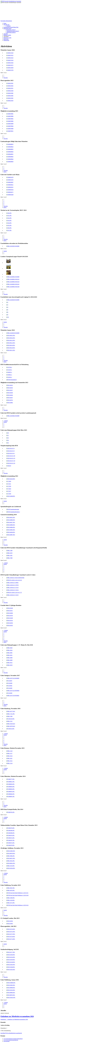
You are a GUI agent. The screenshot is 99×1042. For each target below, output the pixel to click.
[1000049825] (9, 149)
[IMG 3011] (9, 758)
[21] (7, 435)
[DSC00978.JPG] (10, 853)
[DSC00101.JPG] (10, 335)
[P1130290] (9, 688)
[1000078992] (9, 118)
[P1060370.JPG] (10, 845)
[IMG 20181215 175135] (12, 587)
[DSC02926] (9, 395)
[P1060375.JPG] (10, 842)
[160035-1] (9, 372)
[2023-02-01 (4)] (10, 451)
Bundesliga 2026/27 (11, 29)
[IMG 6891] (9, 652)
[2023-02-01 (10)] (10, 455)
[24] (7, 440)
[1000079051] (9, 131)
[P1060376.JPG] (10, 835)
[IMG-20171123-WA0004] (12, 690)
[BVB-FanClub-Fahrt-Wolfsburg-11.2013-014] (17, 905)
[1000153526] (9, 60)
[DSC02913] (9, 385)
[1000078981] (9, 113)
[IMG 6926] (9, 647)
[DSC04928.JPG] (10, 532)
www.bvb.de (6, 1041)
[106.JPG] (9, 228)
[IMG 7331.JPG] (10, 713)
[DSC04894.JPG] (10, 527)
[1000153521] (9, 55)
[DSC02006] (9, 613)
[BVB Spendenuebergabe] (12, 509)
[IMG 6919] (9, 665)
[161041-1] (9, 377)
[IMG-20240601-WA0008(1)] (8, 274)
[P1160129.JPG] (10, 718)
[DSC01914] (9, 620)
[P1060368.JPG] (10, 830)
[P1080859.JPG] (10, 786)
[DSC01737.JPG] (10, 934)
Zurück (5, 251)
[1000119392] (9, 98)
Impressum (5, 39)
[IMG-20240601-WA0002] (8, 262)
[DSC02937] (9, 397)
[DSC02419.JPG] (10, 478)
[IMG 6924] (9, 650)
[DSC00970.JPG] (10, 995)
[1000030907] (9, 182)
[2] (7, 302)
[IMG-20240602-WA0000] (12, 276)
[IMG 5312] (9, 721)
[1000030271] (9, 192)
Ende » (5, 171)
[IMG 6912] (9, 662)
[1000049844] (9, 159)
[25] (7, 442)
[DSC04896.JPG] (10, 524)
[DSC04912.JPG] (10, 517)
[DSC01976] (9, 615)
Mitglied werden (7, 35)
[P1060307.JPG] (10, 840)
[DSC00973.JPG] (10, 858)
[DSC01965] (9, 923)
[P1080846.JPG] (10, 794)
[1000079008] (9, 128)
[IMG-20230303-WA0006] (12, 246)
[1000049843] (9, 156)
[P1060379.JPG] (10, 828)
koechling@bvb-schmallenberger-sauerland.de (11, 1033)
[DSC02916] (9, 387)
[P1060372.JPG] (10, 837)
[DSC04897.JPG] (10, 534)
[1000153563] (9, 62)
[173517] (8, 491)
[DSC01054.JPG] (10, 868)
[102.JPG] (9, 218)
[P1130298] (9, 683)
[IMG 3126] (9, 751)
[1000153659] (9, 67)
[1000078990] (9, 116)
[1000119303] (9, 85)
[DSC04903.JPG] (10, 529)
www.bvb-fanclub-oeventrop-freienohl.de (13, 1038)
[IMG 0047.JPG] (10, 888)
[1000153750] (9, 70)
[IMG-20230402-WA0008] (12, 415)
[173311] (8, 483)
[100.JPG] (9, 213)
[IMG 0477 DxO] (10, 711)
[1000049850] (9, 161)
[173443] (8, 488)
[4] (7, 307)
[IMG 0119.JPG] (10, 865)
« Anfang (5, 420)
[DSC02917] (9, 390)
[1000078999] (9, 123)
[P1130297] (9, 680)
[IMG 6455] (9, 553)
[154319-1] (9, 369)
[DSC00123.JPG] (10, 342)
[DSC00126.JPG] (10, 345)
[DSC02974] (9, 400)
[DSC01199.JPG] (10, 959)
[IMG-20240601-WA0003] (8, 268)
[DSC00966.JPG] (10, 992)
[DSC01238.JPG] (10, 962)
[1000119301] (9, 83)
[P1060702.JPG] (10, 812)
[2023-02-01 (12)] (10, 458)
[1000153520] (9, 52)
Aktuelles (5, 33)
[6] (7, 309)
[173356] (8, 486)
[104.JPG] (9, 223)
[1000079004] (9, 126)
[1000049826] (9, 151)
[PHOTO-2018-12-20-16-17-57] (14, 592)
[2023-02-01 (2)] (10, 448)
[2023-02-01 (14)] (10, 460)
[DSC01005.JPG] (10, 985)
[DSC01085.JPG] (10, 851)
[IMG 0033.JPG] (10, 860)
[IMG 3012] (9, 760)
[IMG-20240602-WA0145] (12, 284)
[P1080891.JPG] (10, 796)
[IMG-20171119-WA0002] (12, 695)
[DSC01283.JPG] (10, 964)
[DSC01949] (9, 618)
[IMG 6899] (9, 660)
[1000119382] (9, 93)
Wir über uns (6, 24)
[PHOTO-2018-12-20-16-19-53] (14, 580)
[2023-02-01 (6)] (10, 453)
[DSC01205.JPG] (10, 969)
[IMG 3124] (9, 763)
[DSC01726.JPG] (10, 936)
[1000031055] (9, 179)
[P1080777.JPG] (10, 779)
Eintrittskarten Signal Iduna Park (10, 27)
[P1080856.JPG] (10, 784)
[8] (7, 312)
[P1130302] (9, 685)
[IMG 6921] (9, 655)
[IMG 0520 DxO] (10, 723)
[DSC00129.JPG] (10, 347)
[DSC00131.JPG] (10, 350)
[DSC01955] (9, 625)
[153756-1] (9, 367)
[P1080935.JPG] (10, 791)
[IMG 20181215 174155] (12, 595)
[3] (7, 304)
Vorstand (8, 26)
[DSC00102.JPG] (10, 338)
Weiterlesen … (14, 1019)
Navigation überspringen (6, 20)
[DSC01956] (9, 921)
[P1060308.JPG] (10, 833)
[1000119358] (9, 90)
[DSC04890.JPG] (10, 520)
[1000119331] (9, 88)
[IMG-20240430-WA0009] (12, 299)
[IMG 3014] (9, 756)
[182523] (8, 465)
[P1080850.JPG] (10, 789)
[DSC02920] (9, 392)
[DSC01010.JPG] (10, 990)
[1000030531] (9, 187)
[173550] (8, 493)
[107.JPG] (9, 230)
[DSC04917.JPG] (10, 522)
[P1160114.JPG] (10, 728)
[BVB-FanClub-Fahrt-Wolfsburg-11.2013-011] (17, 892)
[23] (7, 437)
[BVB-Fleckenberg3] (11, 379)
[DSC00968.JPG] (10, 987)
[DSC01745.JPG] (10, 929)
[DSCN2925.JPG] (10, 997)
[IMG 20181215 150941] (12, 582)
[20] (7, 432)
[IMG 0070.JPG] (10, 890)
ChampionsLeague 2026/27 (12, 31)
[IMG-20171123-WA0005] (12, 678)
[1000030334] (9, 189)
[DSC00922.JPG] (10, 863)
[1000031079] (9, 177)
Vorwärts (5, 77)
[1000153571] (9, 65)
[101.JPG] (9, 215)
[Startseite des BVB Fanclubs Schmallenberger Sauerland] (11, 1)
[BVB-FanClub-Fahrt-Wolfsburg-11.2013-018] (17, 895)
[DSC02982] (9, 402)
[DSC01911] (9, 610)
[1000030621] (9, 184)
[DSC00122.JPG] (10, 340)
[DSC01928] (9, 608)
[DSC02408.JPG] (10, 496)
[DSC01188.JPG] (10, 967)
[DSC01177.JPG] (10, 952)
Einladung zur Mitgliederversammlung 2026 (17, 1016)
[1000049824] (9, 146)
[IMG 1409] (9, 550)
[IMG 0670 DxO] (10, 726)
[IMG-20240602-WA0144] (12, 281)
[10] (7, 317)
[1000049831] (9, 154)
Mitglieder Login (7, 37)
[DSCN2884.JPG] (10, 982)
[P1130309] (9, 693)
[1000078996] (9, 121)
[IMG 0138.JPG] (10, 900)
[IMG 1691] (9, 555)
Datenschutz (6, 40)
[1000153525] (9, 57)
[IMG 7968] (9, 558)
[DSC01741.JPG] (10, 931)
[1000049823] (9, 144)
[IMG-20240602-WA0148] (12, 286)
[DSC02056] (9, 623)
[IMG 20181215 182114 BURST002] (15, 577)
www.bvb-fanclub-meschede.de (10, 1040)
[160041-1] (9, 374)
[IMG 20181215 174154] (12, 590)
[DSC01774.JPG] (10, 939)
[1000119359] (9, 100)
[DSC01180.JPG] (10, 954)
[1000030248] (9, 194)
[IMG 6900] (9, 657)
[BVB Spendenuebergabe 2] (13, 511)
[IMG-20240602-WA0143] (12, 279)
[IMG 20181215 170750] (12, 585)
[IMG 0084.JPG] (10, 856)
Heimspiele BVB (7, 28)
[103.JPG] (9, 220)
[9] (7, 314)
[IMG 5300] (9, 716)
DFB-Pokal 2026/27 (11, 32)
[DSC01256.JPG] (10, 957)
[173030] (8, 481)
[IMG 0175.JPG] (10, 902)
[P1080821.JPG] (10, 781)
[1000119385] (9, 95)
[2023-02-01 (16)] (10, 463)
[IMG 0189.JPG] (10, 897)
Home (4, 23)
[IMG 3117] (9, 753)
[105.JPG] (9, 225)
